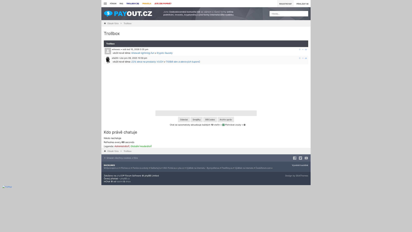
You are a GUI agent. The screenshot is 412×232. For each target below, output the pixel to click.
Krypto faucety (165, 53)
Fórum (113, 3)
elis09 (115, 58)
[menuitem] (133, 3)
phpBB (120, 175)
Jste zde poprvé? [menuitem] (162, 3)
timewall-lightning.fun (142, 53)
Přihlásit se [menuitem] (302, 4)
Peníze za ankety (140, 168)
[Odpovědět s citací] (303, 49)
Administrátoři (121, 146)
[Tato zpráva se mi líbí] (306, 49)
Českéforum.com (263, 168)
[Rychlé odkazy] (104, 3)
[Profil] (108, 60)
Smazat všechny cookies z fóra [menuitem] (122, 158)
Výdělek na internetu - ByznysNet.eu (203, 168)
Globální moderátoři (141, 146)
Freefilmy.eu (227, 168)
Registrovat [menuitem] (285, 4)
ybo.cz (181, 168)
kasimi (120, 181)
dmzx (128, 181)
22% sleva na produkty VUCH (147, 61)
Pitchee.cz (126, 168)
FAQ (121, 3)
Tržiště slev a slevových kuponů (183, 61)
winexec (116, 49)
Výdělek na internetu (244, 168)
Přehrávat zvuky (233, 124)
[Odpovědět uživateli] (300, 49)
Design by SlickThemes (296, 175)
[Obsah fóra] (128, 14)
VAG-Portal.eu (169, 168)
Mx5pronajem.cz (111, 168)
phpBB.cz (125, 178)
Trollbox (110, 43)
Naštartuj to (155, 168)
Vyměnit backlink (300, 165)
